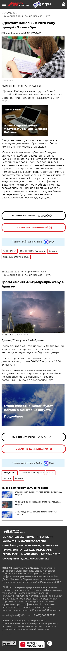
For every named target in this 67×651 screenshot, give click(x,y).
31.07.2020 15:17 (9, 12)
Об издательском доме (18, 536)
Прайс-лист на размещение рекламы (27, 549)
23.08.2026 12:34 (10, 271)
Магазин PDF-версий (32, 541)
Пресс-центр (45, 536)
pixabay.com (8, 80)
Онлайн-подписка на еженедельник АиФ (30, 545)
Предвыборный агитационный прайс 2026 (31, 554)
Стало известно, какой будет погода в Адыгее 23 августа (28, 408)
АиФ (25, 334)
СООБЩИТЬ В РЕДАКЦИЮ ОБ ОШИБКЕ (25, 558)
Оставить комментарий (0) (34, 227)
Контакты (9, 541)
